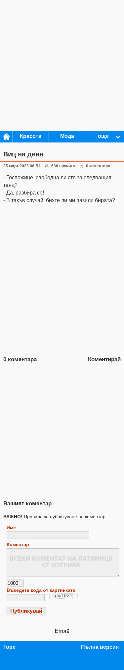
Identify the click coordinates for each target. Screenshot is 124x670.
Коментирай (104, 359)
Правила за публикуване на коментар (54, 516)
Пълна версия (100, 647)
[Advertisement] (62, 65)
